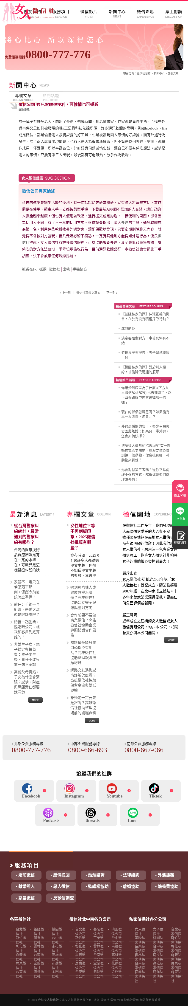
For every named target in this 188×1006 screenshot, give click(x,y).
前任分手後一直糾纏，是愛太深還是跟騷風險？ (27, 610)
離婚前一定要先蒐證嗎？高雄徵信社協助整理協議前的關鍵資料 (83, 705)
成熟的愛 (128, 328)
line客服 (180, 518)
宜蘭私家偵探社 (140, 976)
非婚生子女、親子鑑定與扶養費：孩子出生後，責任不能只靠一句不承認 (27, 654)
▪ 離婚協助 (129, 886)
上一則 (66, 292)
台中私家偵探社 (158, 950)
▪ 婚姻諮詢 (95, 875)
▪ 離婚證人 (25, 886)
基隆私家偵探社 (140, 942)
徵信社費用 (131, 1000)
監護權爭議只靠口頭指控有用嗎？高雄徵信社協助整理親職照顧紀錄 (83, 653)
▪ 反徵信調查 (62, 898)
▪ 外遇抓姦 (164, 875)
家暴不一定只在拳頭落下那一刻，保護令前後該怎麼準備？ (27, 589)
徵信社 (141, 73)
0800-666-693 (87, 750)
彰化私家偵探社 (176, 950)
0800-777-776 (48, 54)
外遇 (70, 122)
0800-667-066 (143, 750)
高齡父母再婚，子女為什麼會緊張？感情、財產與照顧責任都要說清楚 (27, 682)
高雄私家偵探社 (158, 967)
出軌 (66, 269)
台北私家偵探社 (176, 933)
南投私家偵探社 (158, 959)
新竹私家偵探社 (176, 942)
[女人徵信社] (33, 13)
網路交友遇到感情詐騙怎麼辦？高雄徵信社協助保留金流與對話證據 (83, 680)
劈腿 (150, 142)
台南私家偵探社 (140, 967)
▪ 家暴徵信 (25, 898)
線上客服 (180, 495)
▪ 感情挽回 (60, 875)
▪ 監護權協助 (97, 886)
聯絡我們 (180, 542)
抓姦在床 (29, 269)
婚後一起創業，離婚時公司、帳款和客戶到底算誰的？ (27, 629)
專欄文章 (173, 73)
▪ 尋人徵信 (60, 886)
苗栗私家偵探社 (140, 950)
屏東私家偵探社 (176, 967)
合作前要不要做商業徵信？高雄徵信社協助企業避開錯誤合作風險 (83, 625)
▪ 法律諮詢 (129, 875)
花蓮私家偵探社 (158, 976)
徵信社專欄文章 (86, 292)
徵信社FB (116, 1000)
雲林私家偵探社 (140, 959)
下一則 (110, 292)
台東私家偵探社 (176, 976)
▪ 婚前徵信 (25, 875)
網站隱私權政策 (150, 1000)
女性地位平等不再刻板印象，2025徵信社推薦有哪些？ (82, 537)
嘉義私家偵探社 (176, 959)
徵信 (97, 1000)
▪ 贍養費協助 (166, 886)
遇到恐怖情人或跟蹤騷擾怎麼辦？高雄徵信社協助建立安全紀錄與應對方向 (83, 598)
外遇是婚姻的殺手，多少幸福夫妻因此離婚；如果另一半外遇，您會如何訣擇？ (145, 431)
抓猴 (43, 269)
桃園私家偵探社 (158, 942)
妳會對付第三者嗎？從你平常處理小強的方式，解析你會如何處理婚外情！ (145, 474)
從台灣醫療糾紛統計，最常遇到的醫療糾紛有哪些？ (26, 534)
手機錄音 (79, 269)
